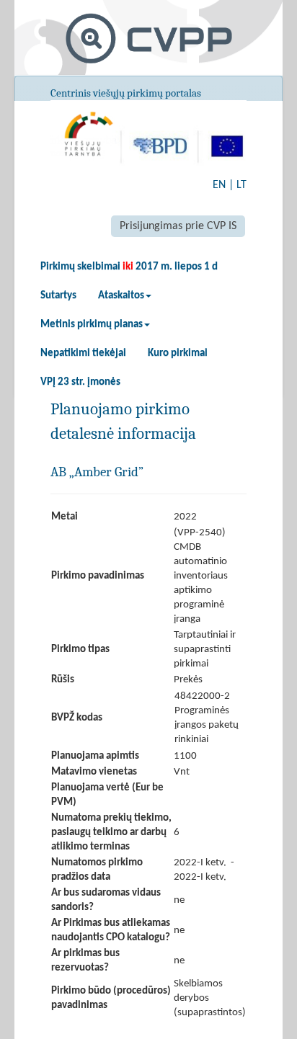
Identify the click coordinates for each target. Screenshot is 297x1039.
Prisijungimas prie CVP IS (178, 226)
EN (219, 185)
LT (241, 185)
